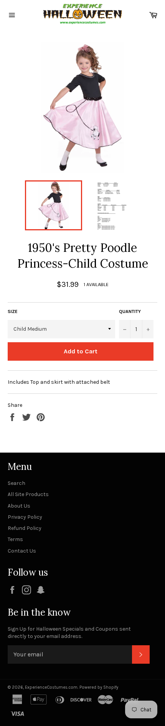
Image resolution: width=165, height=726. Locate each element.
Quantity (130, 311)
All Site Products (28, 494)
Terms (15, 539)
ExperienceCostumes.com (51, 687)
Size (13, 311)
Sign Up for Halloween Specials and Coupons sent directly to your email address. (69, 632)
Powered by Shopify (98, 687)
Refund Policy (24, 528)
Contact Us (22, 551)
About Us (19, 506)
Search (16, 483)
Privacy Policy (25, 517)
